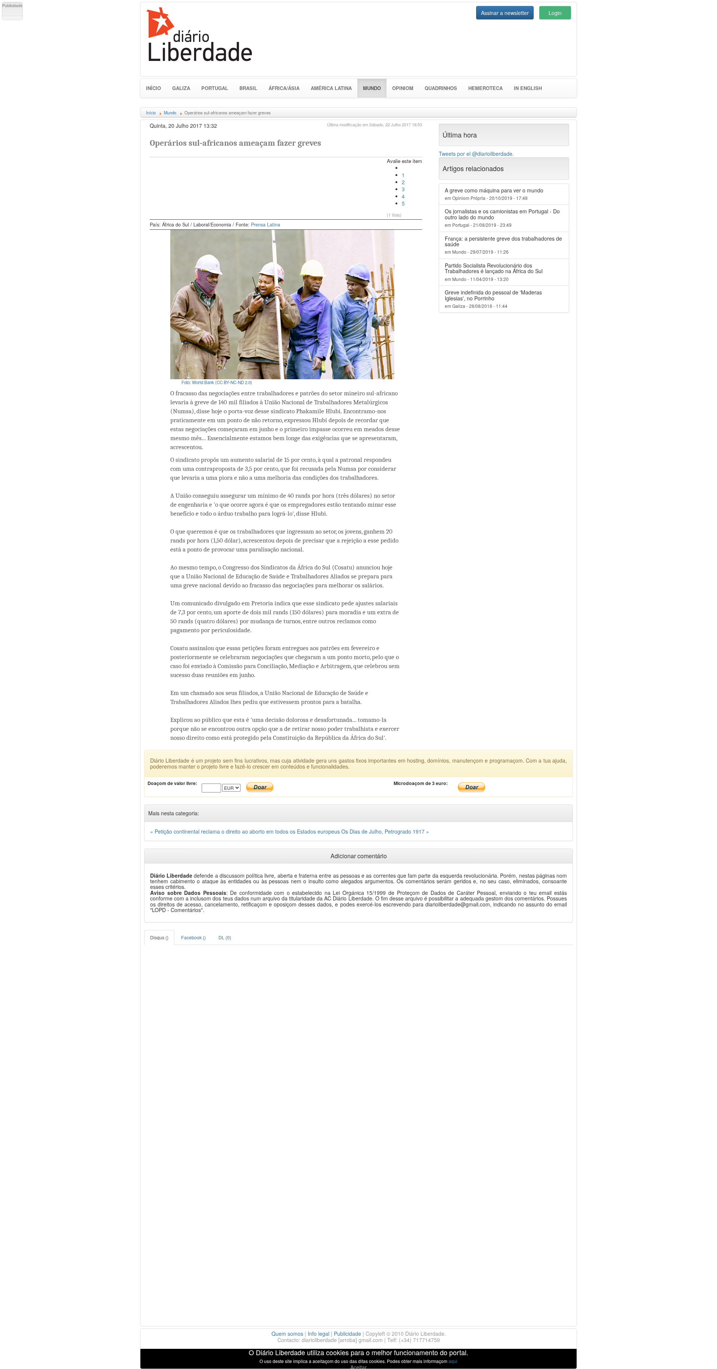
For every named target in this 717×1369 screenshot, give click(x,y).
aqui (452, 1361)
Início (153, 88)
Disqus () (159, 937)
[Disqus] (358, 1038)
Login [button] (555, 12)
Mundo (375, 88)
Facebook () (193, 937)
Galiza (181, 88)
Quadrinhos (441, 88)
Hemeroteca (485, 88)
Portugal (214, 88)
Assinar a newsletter (505, 12)
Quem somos (287, 1333)
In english (528, 88)
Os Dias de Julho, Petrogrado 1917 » (385, 831)
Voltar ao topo (695, 1353)
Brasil (248, 88)
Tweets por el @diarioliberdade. (476, 153)
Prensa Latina (265, 224)
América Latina (331, 88)
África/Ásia (284, 88)
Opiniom (402, 88)
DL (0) (224, 937)
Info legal (318, 1333)
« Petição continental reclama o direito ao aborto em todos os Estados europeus (245, 831)
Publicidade (347, 1333)
